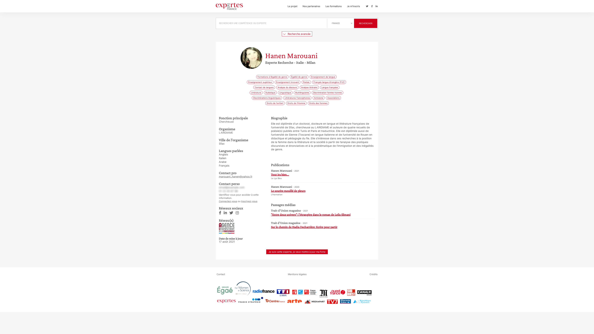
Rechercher (365, 23)
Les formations (333, 6)
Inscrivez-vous (249, 201)
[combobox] (272, 23)
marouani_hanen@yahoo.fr (235, 176)
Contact (221, 274)
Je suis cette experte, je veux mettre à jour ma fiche (297, 251)
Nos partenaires (311, 6)
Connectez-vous (228, 201)
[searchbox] (271, 23)
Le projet (292, 6)
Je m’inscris (353, 6)
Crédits (374, 274)
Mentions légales (297, 274)
